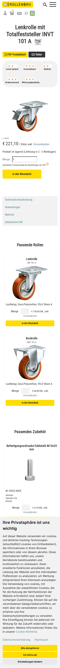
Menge (6, 159)
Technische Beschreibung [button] (18, 199)
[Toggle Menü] (52, 4)
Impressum (41, 639)
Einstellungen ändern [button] (30, 661)
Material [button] (9, 214)
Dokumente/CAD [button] (14, 222)
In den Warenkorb (21, 174)
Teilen (38, 54)
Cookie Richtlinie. (27, 631)
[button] (32, 13)
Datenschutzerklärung (16, 639)
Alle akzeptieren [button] (30, 648)
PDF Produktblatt (15, 54)
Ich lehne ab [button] (30, 654)
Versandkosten (41, 144)
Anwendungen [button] (12, 207)
